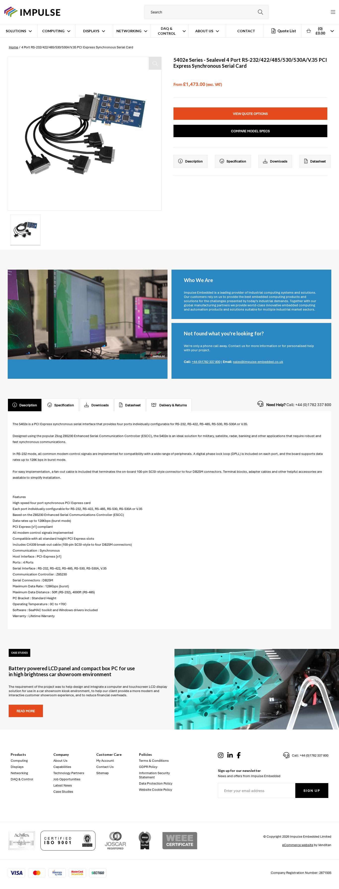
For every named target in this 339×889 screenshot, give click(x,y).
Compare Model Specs (250, 131)
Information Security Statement (154, 775)
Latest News (62, 785)
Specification (236, 161)
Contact (246, 31)
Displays (91, 31)
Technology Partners (68, 773)
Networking (128, 31)
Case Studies (63, 792)
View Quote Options (250, 114)
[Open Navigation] (333, 12)
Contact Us (105, 767)
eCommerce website (297, 845)
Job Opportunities (66, 779)
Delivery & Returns (173, 405)
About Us (204, 31)
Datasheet (318, 161)
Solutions (16, 31)
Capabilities (62, 767)
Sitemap (102, 773)
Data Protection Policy (155, 783)
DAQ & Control (166, 30)
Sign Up (312, 791)
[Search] (260, 12)
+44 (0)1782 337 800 (206, 362)
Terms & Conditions (154, 761)
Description (194, 161)
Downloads (278, 161)
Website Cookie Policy (155, 790)
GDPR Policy (148, 767)
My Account (105, 761)
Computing (53, 31)
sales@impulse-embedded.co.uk (258, 362)
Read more (26, 711)
